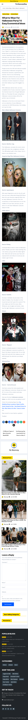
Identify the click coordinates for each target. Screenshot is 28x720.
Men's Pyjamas (14, 679)
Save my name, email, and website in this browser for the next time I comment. (12, 599)
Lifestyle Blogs (14, 14)
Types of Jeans (21, 408)
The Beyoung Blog (21, 4)
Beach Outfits (20, 404)
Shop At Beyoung (14, 1)
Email (4, 587)
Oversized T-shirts (15, 676)
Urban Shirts (6, 679)
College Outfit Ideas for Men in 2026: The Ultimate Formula (14, 520)
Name (4, 582)
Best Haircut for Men (10, 408)
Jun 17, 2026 (13, 524)
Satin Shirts (13, 682)
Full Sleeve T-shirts (7, 684)
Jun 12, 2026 (14, 549)
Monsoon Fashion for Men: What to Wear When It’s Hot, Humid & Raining (14, 493)
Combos (21, 679)
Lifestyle (4, 644)
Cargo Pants (6, 676)
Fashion (4, 637)
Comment (5, 562)
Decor (16, 664)
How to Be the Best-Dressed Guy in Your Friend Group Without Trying (13, 545)
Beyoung (8, 27)
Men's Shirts (15, 673)
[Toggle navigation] (2, 4)
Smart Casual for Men (8, 406)
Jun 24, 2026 (14, 497)
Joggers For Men (7, 673)
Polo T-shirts (6, 682)
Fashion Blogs (8, 8)
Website (4, 592)
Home (4, 8)
